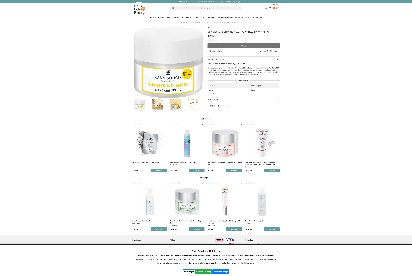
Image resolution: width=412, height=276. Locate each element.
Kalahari (198, 17)
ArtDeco (153, 17)
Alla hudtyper (256, 85)
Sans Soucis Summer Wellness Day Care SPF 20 (221, 22)
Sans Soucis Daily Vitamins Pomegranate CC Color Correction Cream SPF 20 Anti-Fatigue (261, 163)
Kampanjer (239, 17)
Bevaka (244, 46)
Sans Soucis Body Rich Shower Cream (184, 162)
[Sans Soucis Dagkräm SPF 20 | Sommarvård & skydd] (142, 104)
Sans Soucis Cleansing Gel (254, 221)
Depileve (189, 17)
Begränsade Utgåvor (197, 22)
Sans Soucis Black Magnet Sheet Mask (146, 162)
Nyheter (248, 17)
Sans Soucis (211, 17)
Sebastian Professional (225, 17)
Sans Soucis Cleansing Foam (142, 221)
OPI (204, 17)
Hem (176, 22)
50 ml (253, 90)
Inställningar (189, 272)
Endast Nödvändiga (221, 272)
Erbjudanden (257, 17)
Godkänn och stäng (203, 272)
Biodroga (161, 17)
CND (182, 17)
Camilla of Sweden (172, 17)
